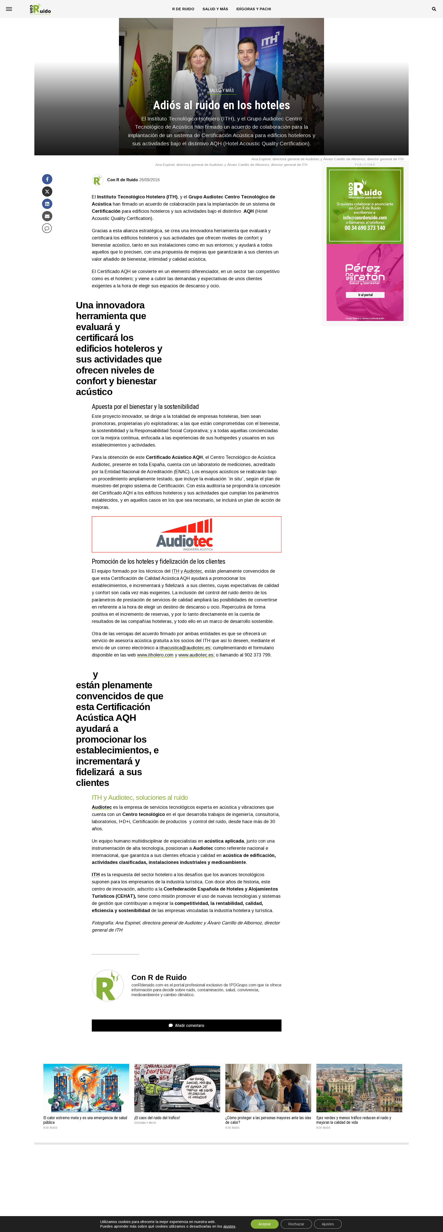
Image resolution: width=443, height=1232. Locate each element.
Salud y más (215, 9)
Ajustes (328, 1224)
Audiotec (193, 571)
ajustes (229, 1226)
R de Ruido (183, 9)
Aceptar (264, 1224)
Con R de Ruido (122, 180)
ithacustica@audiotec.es (184, 647)
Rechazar (296, 1224)
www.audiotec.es (195, 655)
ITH (175, 571)
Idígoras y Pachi (253, 9)
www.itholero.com (155, 655)
